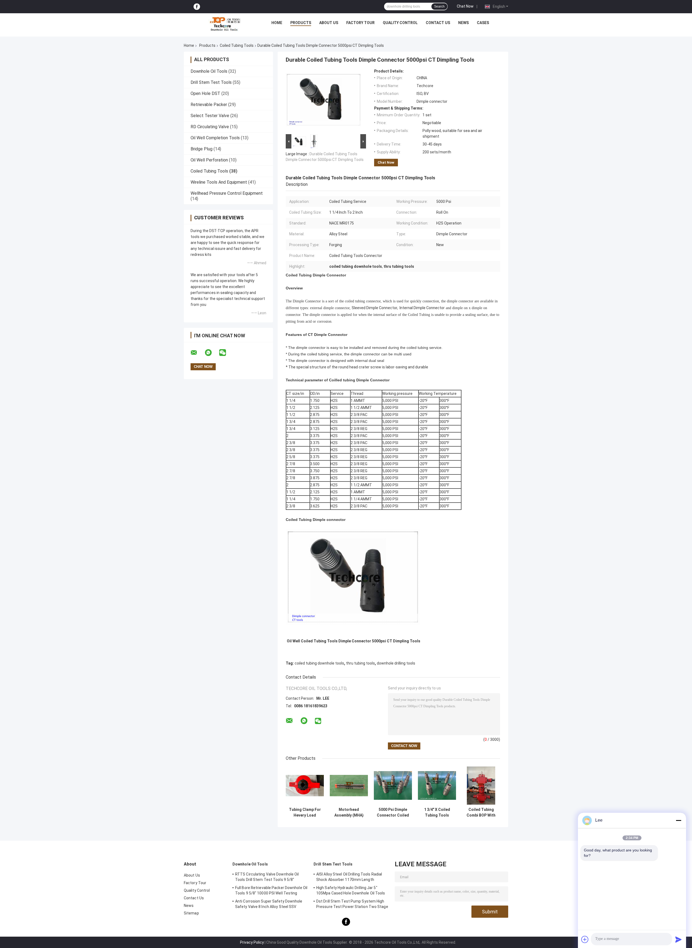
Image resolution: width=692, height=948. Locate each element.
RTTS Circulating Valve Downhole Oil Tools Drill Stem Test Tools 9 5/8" (267, 877)
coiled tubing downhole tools (319, 663)
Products (300, 23)
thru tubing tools (360, 663)
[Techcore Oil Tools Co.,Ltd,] (224, 24)
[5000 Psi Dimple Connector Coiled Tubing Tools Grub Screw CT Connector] (393, 786)
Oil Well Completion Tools (215, 137)
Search (439, 6)
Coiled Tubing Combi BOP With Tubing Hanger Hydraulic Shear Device (481, 812)
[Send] (678, 939)
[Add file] (585, 939)
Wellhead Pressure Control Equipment (227, 193)
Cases (483, 23)
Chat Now (465, 6)
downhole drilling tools (396, 663)
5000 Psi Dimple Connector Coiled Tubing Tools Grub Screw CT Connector (393, 812)
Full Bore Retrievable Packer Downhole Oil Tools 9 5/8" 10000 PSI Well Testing (271, 890)
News (463, 23)
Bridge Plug (201, 148)
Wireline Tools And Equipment (219, 182)
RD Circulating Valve (210, 126)
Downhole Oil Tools (209, 71)
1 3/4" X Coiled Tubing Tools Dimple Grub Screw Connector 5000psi (437, 812)
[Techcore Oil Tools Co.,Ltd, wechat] (226, 353)
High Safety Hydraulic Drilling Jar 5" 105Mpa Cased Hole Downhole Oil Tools (350, 890)
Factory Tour (360, 23)
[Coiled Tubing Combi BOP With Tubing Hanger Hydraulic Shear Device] (481, 786)
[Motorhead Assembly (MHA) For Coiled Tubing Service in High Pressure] (349, 786)
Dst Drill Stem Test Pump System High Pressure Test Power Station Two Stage (352, 904)
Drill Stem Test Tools (211, 82)
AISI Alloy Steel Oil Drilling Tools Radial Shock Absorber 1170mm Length (349, 877)
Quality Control (400, 23)
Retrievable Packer (209, 104)
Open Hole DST (205, 93)
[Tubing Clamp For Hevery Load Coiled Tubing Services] (305, 786)
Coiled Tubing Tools (237, 45)
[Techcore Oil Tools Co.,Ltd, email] (197, 353)
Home (276, 23)
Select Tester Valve (210, 115)
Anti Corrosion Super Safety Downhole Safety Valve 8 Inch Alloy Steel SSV (268, 904)
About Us (328, 23)
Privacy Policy (252, 942)
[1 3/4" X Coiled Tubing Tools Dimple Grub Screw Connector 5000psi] (437, 786)
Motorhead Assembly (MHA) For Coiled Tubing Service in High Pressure (349, 812)
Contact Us (438, 23)
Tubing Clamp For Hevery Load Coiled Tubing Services (305, 812)
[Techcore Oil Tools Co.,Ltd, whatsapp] (211, 353)
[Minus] (678, 820)
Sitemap (191, 913)
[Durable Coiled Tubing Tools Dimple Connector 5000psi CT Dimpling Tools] (323, 101)
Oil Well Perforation (209, 160)
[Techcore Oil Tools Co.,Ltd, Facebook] (197, 6)
